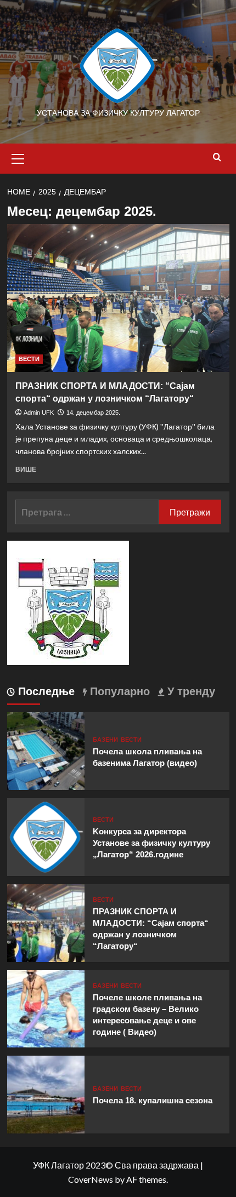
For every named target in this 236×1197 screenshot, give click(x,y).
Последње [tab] (45, 691)
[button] (18, 157)
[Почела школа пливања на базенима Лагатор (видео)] (46, 749)
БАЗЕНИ (105, 740)
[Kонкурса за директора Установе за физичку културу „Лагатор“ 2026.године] (46, 836)
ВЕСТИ (29, 359)
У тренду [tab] (189, 691)
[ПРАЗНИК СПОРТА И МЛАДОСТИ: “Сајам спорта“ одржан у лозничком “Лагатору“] (118, 298)
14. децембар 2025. (93, 412)
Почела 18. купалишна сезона (152, 1100)
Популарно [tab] (118, 691)
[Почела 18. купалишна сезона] (46, 1093)
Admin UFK (39, 412)
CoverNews (90, 1179)
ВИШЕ (25, 469)
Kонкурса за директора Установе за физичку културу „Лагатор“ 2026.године (151, 843)
